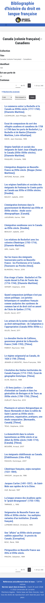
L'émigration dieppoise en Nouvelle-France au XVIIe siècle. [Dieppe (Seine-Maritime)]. (23, 170)
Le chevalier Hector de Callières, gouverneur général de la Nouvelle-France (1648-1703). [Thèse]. (21, 341)
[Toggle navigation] (6, 24)
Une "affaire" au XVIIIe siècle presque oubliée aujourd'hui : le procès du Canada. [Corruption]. (22, 535)
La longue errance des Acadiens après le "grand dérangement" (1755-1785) (22, 499)
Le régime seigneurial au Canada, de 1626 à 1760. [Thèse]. (22, 357)
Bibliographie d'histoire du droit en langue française (22, 8)
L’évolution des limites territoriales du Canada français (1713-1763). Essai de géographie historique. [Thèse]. (23, 373)
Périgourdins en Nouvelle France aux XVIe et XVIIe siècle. (22, 551)
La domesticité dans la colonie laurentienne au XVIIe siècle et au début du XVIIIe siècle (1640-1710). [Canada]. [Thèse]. (21, 438)
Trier (32, 97)
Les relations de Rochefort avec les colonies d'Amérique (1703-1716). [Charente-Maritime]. (21, 242)
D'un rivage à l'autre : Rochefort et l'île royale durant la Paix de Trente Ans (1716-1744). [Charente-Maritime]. (22, 280)
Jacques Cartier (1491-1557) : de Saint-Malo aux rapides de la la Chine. (23, 485)
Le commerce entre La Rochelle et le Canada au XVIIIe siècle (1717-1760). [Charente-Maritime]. (22, 109)
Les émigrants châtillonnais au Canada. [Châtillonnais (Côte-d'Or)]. (23, 456)
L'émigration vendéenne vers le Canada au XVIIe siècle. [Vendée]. (23, 226)
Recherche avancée (11, 92)
